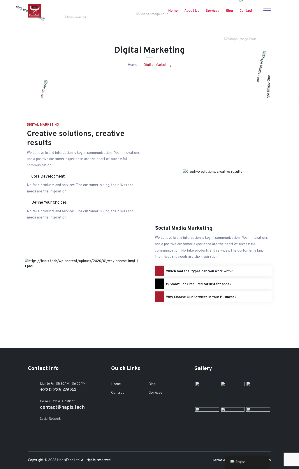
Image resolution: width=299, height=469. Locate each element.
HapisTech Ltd (68, 460)
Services (212, 11)
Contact (245, 11)
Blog (229, 11)
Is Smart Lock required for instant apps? (198, 284)
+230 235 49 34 (58, 390)
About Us (191, 11)
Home (173, 11)
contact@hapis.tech (62, 408)
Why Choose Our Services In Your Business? (201, 297)
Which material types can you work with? (199, 271)
